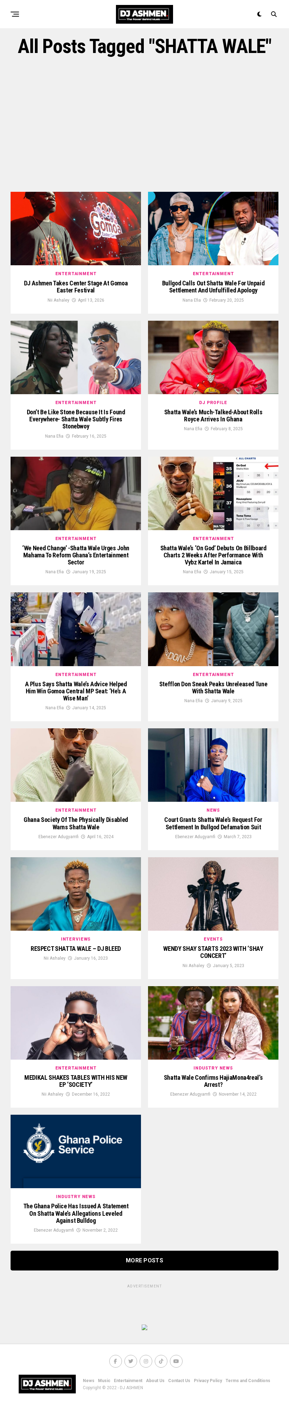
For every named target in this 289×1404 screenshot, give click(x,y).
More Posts (144, 1260)
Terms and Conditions (248, 1380)
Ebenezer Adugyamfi (58, 836)
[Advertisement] (144, 124)
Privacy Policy (208, 1380)
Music (104, 1380)
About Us (155, 1380)
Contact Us (179, 1380)
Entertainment (128, 1380)
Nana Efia (192, 300)
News (88, 1380)
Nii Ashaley (58, 300)
